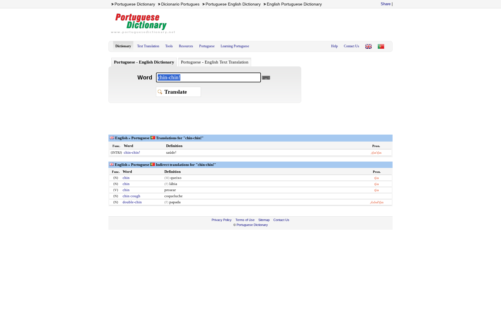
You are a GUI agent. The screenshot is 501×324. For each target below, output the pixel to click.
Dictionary (123, 46)
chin (126, 177)
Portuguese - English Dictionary (144, 62)
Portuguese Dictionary (252, 225)
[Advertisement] (287, 23)
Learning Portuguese (235, 46)
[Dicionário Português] (380, 46)
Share (386, 4)
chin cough (131, 196)
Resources (186, 46)
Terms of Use (245, 220)
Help (334, 46)
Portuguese (207, 46)
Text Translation (148, 46)
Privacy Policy (222, 220)
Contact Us (351, 46)
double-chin (132, 202)
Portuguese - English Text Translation (214, 62)
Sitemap (264, 220)
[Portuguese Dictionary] (368, 46)
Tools (169, 46)
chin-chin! (132, 152)
